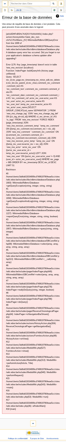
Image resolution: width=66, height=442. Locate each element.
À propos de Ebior (37, 438)
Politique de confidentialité (18, 438)
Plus (18, 10)
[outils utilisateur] (61, 3)
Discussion (11, 10)
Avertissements (52, 438)
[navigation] (5, 3)
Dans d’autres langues (54, 10)
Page (5, 10)
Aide (62, 16)
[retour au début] (33, 423)
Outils (61, 10)
